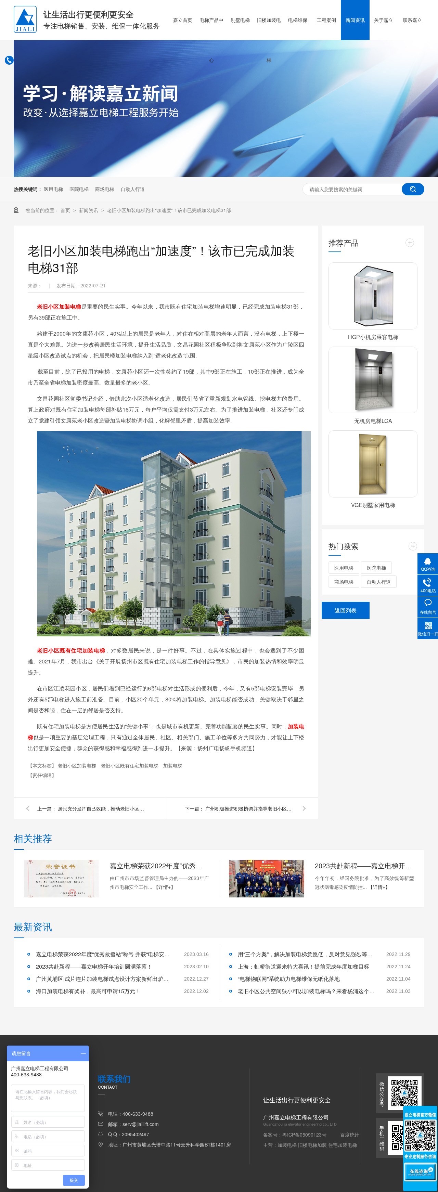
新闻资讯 (355, 19)
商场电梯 (104, 188)
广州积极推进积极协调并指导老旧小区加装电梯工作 (249, 808)
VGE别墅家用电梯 (373, 505)
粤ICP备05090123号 (304, 1134)
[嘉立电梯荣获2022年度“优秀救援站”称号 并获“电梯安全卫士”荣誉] (61, 878)
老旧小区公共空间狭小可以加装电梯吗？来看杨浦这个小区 (306, 991)
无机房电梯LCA (373, 421)
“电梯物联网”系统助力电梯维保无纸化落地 (289, 979)
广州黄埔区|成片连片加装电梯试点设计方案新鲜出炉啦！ (104, 979)
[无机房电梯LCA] (373, 380)
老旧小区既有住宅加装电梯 (130, 765)
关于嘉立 (383, 19)
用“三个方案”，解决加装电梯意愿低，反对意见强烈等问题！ (306, 954)
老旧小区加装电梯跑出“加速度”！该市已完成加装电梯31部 (169, 210)
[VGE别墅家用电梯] (373, 464)
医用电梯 (53, 188)
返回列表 (346, 610)
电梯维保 (297, 19)
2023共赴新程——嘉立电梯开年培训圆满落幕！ (364, 865)
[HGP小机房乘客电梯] (373, 296)
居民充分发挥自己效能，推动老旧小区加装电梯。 (102, 808)
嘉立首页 (182, 19)
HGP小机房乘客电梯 (373, 337)
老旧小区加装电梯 (78, 765)
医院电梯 (79, 188)
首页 (66, 210)
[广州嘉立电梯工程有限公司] (25, 30)
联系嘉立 (412, 19)
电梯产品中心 (211, 39)
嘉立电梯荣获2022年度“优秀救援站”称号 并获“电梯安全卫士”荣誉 (159, 865)
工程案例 (326, 19)
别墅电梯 (240, 19)
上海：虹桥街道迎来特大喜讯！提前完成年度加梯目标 (303, 966)
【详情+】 (165, 886)
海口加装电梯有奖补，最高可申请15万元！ (88, 991)
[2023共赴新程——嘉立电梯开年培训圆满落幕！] (266, 878)
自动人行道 (133, 188)
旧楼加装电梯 (269, 39)
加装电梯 (172, 765)
